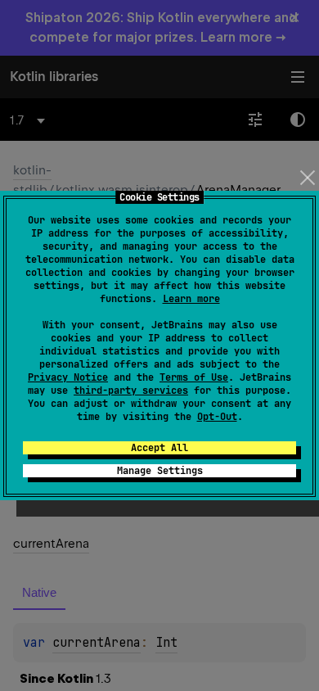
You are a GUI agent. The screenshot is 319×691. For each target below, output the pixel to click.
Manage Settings (160, 470)
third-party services (131, 390)
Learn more (191, 298)
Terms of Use (194, 377)
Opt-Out (217, 416)
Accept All (159, 447)
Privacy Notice (68, 377)
